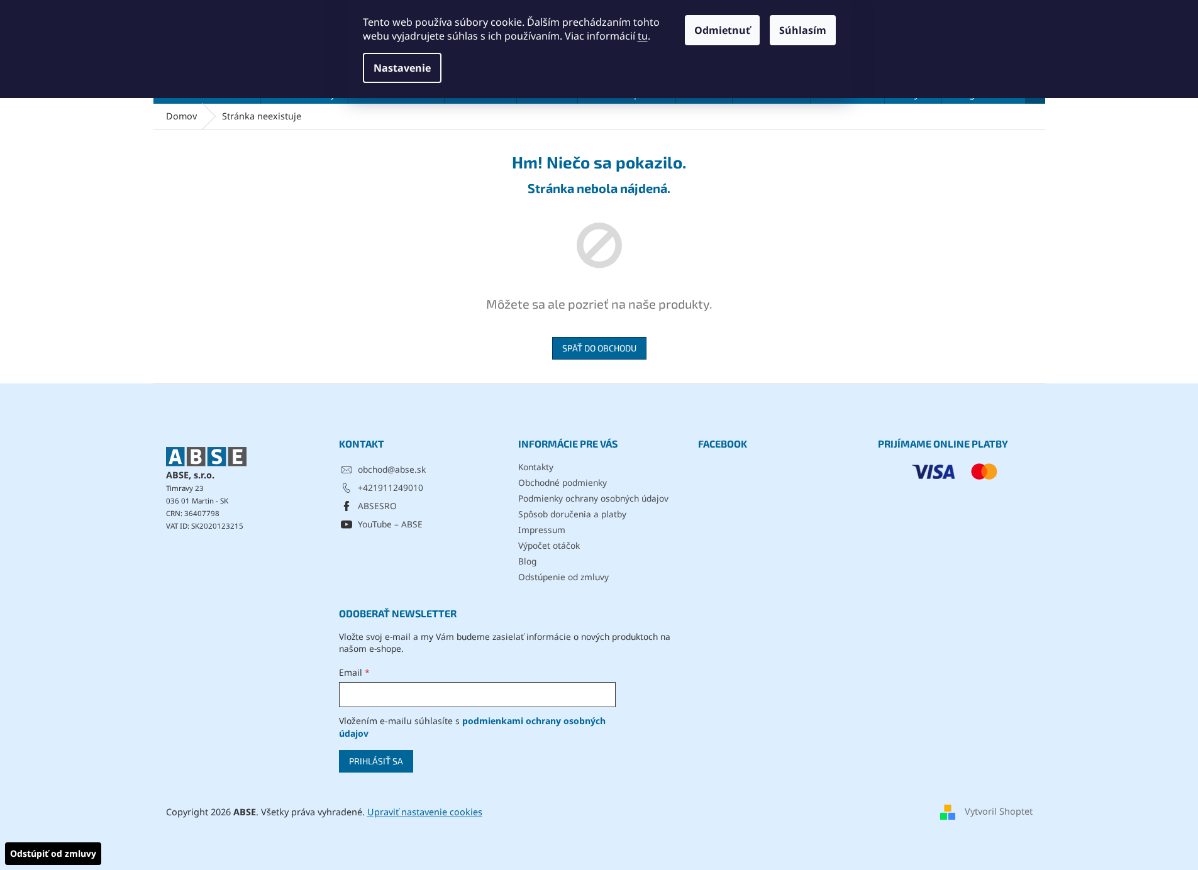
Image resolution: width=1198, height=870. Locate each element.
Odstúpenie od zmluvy (563, 577)
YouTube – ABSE (390, 524)
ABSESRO (377, 506)
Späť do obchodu (599, 348)
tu (643, 36)
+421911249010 (390, 487)
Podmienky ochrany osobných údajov (593, 498)
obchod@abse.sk (392, 469)
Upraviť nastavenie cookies (424, 812)
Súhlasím (802, 30)
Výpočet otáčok (549, 545)
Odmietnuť (722, 30)
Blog (527, 561)
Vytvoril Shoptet (999, 811)
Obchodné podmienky (562, 482)
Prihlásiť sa (376, 761)
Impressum (541, 530)
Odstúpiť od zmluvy (53, 853)
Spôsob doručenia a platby (572, 514)
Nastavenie (402, 68)
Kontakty (535, 467)
